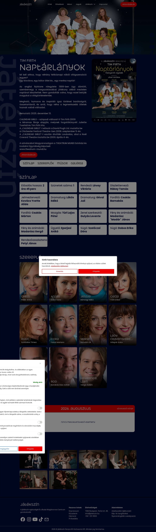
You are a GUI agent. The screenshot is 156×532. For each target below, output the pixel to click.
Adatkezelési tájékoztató (59, 266)
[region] (78, 266)
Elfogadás (96, 271)
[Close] (41, 363)
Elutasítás (59, 271)
